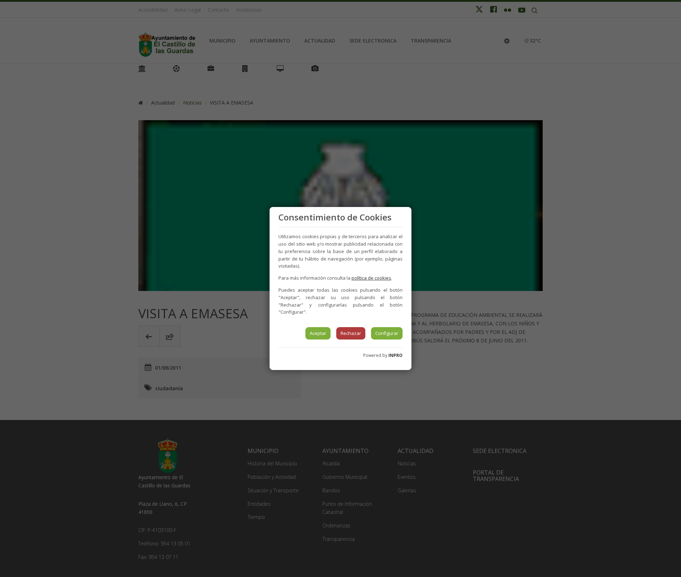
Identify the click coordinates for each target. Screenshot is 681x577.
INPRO (395, 355)
